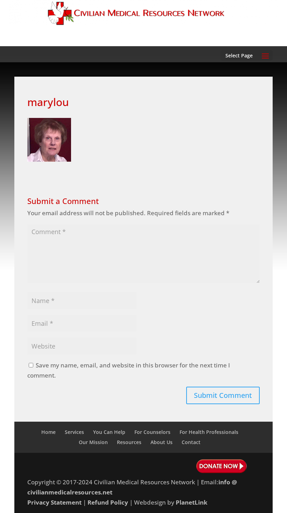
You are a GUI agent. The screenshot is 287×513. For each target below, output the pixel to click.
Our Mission (93, 442)
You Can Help (109, 432)
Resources (129, 442)
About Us (161, 442)
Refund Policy (108, 502)
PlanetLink (192, 502)
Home (48, 432)
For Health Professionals (209, 432)
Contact (191, 442)
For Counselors (152, 432)
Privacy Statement (54, 502)
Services (74, 432)
